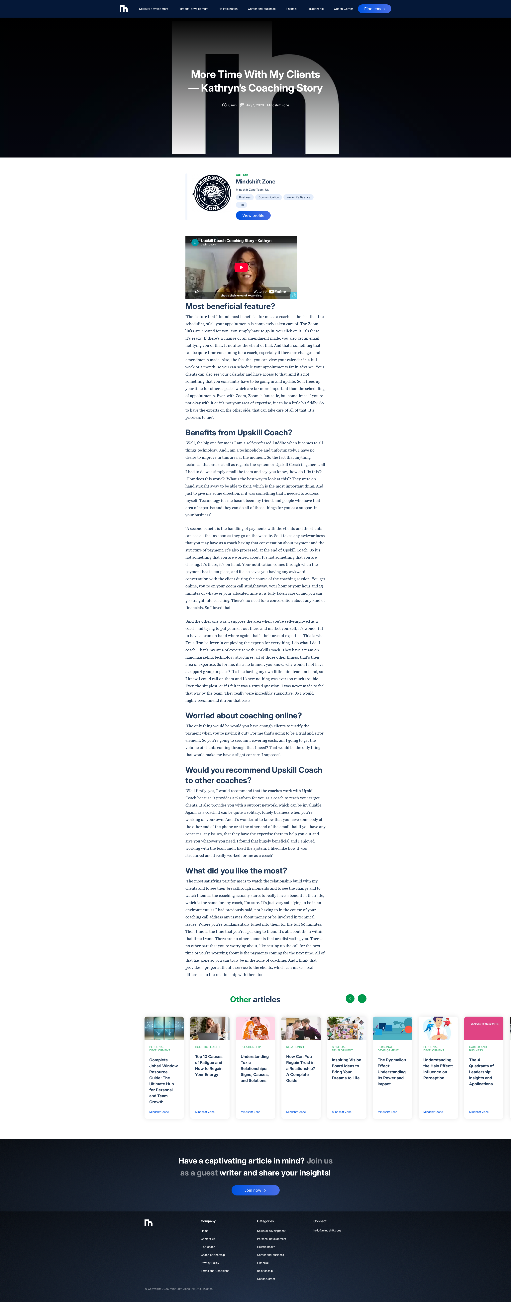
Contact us (208, 1238)
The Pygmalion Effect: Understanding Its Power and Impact (392, 1072)
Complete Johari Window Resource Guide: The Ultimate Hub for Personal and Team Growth (163, 1081)
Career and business (262, 8)
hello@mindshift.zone (327, 1230)
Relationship (315, 8)
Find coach (374, 8)
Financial (291, 8)
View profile (253, 215)
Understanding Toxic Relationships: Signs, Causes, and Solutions (255, 1068)
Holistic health (228, 8)
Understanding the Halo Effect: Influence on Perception (438, 1069)
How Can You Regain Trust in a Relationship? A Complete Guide (300, 1068)
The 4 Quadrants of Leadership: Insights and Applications (481, 1072)
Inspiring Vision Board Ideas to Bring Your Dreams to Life (346, 1069)
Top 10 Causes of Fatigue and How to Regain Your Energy (209, 1065)
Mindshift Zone (255, 181)
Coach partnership (213, 1254)
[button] (350, 998)
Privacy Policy (210, 1262)
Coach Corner (343, 8)
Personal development (193, 8)
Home (204, 1230)
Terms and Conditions (215, 1270)
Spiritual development (153, 8)
